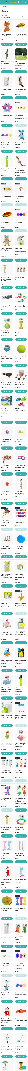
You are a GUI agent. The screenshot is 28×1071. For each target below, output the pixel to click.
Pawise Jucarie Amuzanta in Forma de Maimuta (6, 1020)
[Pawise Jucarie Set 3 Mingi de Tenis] (7, 820)
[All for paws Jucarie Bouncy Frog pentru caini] (7, 735)
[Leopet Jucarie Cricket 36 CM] (7, 513)
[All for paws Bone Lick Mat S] (7, 26)
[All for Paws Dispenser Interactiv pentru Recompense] (21, 240)
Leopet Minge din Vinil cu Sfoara (6, 197)
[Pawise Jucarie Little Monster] (21, 135)
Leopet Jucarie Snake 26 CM (5, 466)
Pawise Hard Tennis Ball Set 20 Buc (20, 383)
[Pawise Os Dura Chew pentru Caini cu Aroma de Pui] (7, 763)
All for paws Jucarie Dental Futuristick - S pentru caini (20, 717)
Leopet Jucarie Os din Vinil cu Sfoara (20, 466)
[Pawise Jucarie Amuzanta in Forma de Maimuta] (7, 1011)
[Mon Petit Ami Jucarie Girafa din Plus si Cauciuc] (7, 270)
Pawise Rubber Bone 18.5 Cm (20, 331)
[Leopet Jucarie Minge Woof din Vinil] (21, 214)
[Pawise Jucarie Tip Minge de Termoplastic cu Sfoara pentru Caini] (21, 790)
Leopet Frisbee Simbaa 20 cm (19, 547)
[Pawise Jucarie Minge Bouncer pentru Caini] (7, 956)
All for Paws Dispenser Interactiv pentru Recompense (20, 250)
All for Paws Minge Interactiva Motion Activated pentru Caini (20, 577)
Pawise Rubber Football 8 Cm (5, 331)
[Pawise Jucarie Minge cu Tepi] (7, 135)
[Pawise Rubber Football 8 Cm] (7, 323)
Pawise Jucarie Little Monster (21, 143)
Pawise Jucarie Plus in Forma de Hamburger (6, 910)
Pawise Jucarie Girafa (5, 993)
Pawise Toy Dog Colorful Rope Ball (20, 306)
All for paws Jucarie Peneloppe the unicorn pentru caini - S (6, 633)
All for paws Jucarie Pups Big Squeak (6, 249)
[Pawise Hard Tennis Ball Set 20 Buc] (21, 375)
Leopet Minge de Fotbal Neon (19, 197)
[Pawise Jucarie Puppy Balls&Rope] (21, 846)
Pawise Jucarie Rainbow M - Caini (20, 828)
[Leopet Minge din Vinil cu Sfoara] (7, 188)
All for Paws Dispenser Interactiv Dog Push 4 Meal (6, 605)
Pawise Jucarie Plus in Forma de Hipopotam (20, 881)
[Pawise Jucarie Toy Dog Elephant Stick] (7, 790)
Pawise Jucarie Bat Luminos (6, 169)
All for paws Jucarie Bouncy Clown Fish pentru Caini (20, 744)
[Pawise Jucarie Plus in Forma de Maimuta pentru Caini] (7, 871)
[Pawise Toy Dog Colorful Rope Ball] (21, 297)
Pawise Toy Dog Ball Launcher (6, 305)
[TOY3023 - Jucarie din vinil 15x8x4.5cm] (21, 401)
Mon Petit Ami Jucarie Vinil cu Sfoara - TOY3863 (20, 170)
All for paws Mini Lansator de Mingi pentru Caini (20, 63)
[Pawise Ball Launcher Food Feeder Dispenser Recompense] (7, 401)
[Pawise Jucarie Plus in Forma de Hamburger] (7, 901)
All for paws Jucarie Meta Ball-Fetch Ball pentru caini (6, 662)
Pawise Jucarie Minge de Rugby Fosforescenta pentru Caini (19, 966)
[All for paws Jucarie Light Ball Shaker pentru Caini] (21, 652)
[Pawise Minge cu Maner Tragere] (21, 763)
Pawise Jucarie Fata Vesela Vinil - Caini (20, 993)
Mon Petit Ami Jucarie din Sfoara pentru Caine (20, 1048)
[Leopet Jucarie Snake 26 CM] (7, 458)
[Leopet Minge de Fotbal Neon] (21, 188)
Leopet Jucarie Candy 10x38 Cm (19, 521)
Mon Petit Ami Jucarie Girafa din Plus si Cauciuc (6, 279)
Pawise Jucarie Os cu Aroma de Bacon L (6, 937)
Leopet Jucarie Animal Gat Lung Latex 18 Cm (5, 548)
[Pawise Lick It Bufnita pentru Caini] (7, 349)
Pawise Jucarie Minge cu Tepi (5, 143)
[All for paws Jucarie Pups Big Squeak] (7, 240)
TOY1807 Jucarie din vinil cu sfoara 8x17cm (6, 63)
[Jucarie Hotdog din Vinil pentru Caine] (21, 26)
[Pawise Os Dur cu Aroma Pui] (7, 81)
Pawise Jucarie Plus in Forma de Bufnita (6, 116)
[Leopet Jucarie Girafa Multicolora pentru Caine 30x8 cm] (21, 484)
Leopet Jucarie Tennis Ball (19, 440)
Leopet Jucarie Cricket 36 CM (5, 521)
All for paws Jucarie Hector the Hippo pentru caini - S (6, 689)
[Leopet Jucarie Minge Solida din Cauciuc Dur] (7, 483)
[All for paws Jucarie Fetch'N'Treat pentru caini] (7, 708)
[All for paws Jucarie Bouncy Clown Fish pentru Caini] (21, 735)
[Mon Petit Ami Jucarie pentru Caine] (21, 1011)
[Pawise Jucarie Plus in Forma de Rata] (7, 375)
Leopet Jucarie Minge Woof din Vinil (20, 223)
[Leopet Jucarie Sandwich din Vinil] (7, 214)
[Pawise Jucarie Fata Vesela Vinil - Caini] (21, 985)
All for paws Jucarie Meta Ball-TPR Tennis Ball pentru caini (20, 633)
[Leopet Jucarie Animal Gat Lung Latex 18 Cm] (7, 539)
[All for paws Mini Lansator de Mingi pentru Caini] (21, 54)
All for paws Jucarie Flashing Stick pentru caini (20, 689)
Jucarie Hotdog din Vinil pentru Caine (20, 35)
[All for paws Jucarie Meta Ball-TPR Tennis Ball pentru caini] (21, 623)
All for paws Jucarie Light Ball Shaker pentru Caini (20, 662)
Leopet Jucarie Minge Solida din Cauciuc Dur (5, 493)
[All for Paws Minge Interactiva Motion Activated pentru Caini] (21, 566)
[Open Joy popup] (24, 1067)
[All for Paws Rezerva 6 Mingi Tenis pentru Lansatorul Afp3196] (7, 566)
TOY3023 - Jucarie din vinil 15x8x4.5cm (20, 409)
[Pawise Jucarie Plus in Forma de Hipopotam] (21, 871)
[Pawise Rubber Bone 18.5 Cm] (21, 323)
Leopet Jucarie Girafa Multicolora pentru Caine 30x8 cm (20, 494)
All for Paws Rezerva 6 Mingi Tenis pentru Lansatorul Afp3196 (6, 575)
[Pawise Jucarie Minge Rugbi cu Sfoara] (21, 928)
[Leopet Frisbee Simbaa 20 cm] (21, 539)
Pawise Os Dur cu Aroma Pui (6, 90)
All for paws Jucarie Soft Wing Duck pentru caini (20, 605)
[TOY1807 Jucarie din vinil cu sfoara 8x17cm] (7, 54)
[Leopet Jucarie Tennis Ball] (21, 432)
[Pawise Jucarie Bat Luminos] (7, 161)
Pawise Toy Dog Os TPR (20, 278)
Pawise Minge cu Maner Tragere (19, 771)
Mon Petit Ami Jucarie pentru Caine (21, 1019)
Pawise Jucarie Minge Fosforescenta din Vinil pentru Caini (21, 117)
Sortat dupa (4, 15)
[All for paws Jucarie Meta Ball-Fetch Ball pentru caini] (7, 652)
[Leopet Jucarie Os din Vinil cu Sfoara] (21, 458)
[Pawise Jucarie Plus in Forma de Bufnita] (7, 107)
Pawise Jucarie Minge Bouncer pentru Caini (5, 965)
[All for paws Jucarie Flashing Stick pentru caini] (21, 680)
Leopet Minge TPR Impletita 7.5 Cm (6, 440)
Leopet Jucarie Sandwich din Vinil (6, 223)
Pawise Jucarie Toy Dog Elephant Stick (6, 799)
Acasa (2, 6)
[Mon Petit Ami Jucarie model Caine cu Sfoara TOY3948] (7, 1038)
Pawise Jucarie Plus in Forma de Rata (6, 383)
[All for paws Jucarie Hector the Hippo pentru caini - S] (7, 680)
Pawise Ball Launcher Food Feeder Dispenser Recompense (7, 411)
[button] (25, 2)
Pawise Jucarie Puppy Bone (5, 854)
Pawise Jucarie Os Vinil (20, 909)
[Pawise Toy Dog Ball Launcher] (7, 297)
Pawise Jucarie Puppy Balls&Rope (20, 854)
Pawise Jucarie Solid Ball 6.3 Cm (20, 357)
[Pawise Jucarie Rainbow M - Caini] (21, 820)
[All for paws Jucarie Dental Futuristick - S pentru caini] (21, 708)
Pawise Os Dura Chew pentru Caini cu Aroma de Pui (6, 772)
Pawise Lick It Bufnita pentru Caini (6, 357)
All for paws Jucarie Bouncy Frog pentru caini (6, 744)
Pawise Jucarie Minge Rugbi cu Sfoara (19, 937)
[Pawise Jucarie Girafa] (7, 985)
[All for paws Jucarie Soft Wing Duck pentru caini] (21, 596)
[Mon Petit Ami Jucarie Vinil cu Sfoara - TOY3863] (21, 161)
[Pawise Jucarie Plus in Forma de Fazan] (21, 81)
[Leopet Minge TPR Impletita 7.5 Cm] (7, 432)
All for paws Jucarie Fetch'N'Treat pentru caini (6, 717)
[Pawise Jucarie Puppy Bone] (7, 845)
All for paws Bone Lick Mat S (6, 35)
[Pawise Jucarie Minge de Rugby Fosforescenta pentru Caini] (21, 956)
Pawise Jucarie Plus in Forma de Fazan (20, 90)
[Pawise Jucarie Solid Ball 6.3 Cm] (21, 349)
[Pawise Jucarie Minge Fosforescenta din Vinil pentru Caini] (21, 107)
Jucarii (6, 6)
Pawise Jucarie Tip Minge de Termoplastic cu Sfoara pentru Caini (20, 801)
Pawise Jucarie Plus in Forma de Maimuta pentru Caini (6, 882)
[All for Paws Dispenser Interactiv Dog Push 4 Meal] (7, 595)
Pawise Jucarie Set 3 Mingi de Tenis (6, 828)
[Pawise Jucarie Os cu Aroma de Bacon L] (7, 928)
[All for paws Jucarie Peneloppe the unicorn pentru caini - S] (7, 623)
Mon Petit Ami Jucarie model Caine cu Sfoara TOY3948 (6, 1048)
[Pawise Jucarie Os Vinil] (21, 901)
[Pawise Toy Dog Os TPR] (21, 270)
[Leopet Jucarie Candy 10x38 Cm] (21, 513)
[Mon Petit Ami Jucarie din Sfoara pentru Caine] (21, 1038)
